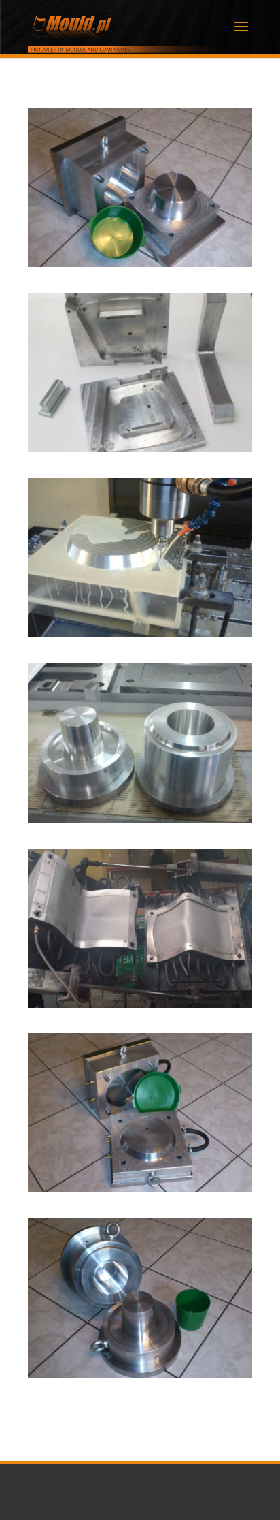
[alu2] (140, 818)
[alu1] (140, 633)
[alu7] (140, 448)
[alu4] (140, 1188)
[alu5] (140, 1373)
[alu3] (140, 1004)
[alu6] (140, 263)
